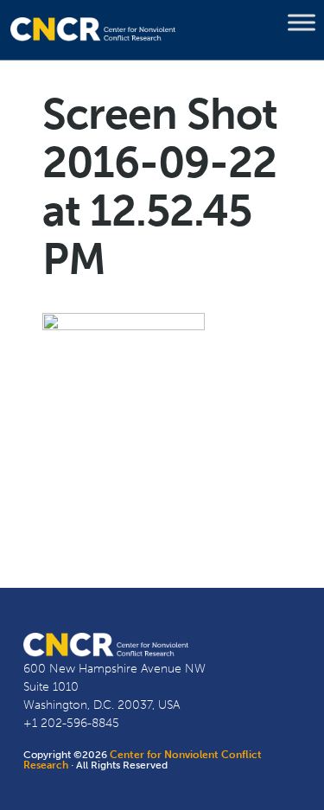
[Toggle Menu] (301, 22)
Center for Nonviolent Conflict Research (142, 760)
